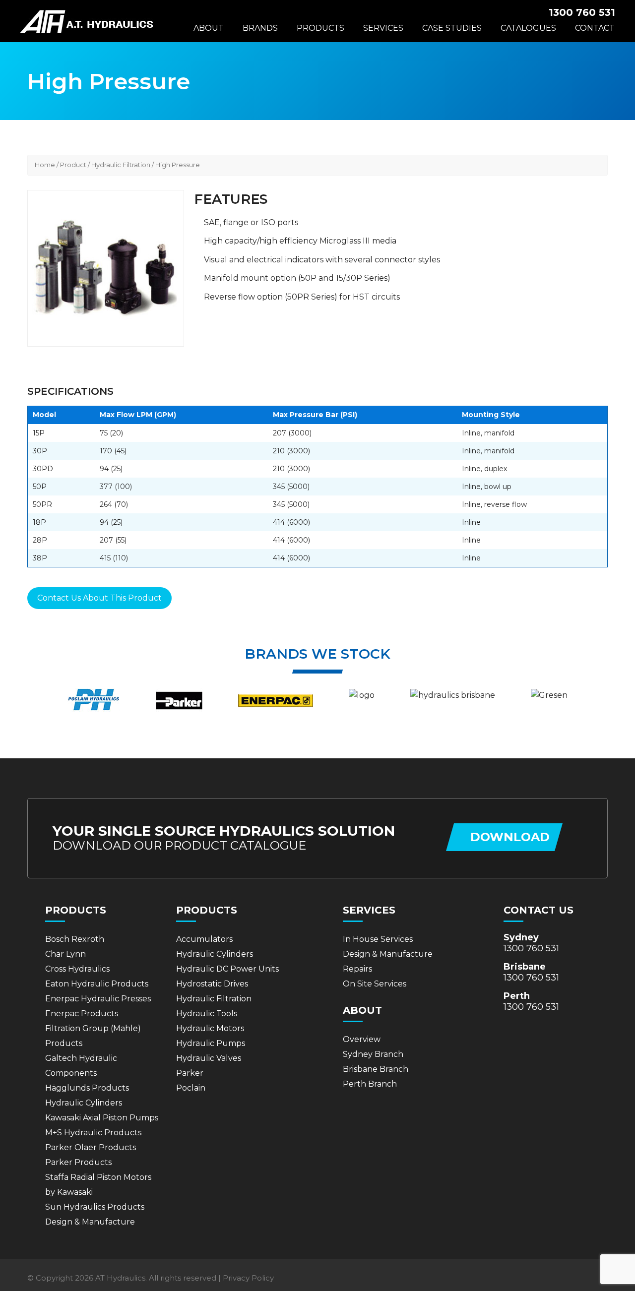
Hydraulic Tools (206, 1013)
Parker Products (78, 1162)
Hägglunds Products (87, 1088)
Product (73, 165)
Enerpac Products (81, 1013)
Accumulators (204, 939)
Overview (362, 1039)
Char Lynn (65, 954)
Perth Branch (370, 1084)
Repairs (357, 969)
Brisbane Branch (375, 1069)
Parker (189, 1073)
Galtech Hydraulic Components (81, 1065)
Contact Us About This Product (99, 598)
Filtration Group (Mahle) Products (93, 1036)
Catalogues (528, 28)
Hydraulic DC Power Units (227, 969)
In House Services (378, 939)
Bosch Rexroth (74, 939)
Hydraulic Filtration (120, 165)
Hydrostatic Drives (212, 983)
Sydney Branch (373, 1054)
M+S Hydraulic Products (93, 1132)
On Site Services (374, 983)
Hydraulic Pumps (210, 1043)
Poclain (190, 1088)
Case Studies (452, 28)
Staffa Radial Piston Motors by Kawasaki (98, 1184)
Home (45, 165)
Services (383, 28)
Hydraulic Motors (210, 1028)
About (208, 28)
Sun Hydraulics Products (94, 1207)
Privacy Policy (248, 1278)
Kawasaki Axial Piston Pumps (101, 1117)
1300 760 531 (531, 948)
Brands (260, 28)
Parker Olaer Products (90, 1147)
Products (320, 28)
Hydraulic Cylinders (83, 1102)
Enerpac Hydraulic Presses (98, 998)
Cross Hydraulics (77, 969)
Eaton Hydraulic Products (96, 983)
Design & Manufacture (90, 1222)
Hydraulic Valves (208, 1058)
